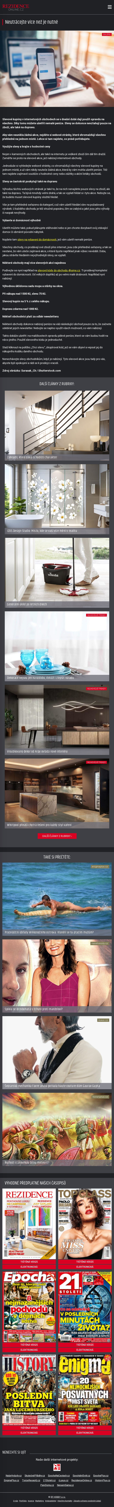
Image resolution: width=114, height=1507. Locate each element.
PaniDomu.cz (47, 1485)
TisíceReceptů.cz (31, 1480)
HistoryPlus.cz (102, 1480)
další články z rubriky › (57, 836)
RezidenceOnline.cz (81, 1480)
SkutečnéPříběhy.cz (35, 1475)
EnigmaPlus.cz (11, 1480)
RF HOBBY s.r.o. (58, 1497)
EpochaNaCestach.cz (59, 1475)
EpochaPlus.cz (101, 1475)
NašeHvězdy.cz (14, 1475)
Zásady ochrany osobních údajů (87, 1501)
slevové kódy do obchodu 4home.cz (59, 270)
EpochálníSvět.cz (81, 1475)
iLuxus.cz (63, 1480)
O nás (15, 1501)
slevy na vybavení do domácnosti (37, 239)
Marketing (39, 1501)
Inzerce (31, 1501)
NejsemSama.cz (65, 1485)
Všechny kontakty (64, 1501)
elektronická (29, 1266)
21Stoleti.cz (49, 1480)
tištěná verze (29, 1261)
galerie (106, 34)
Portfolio (23, 1501)
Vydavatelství (50, 1501)
